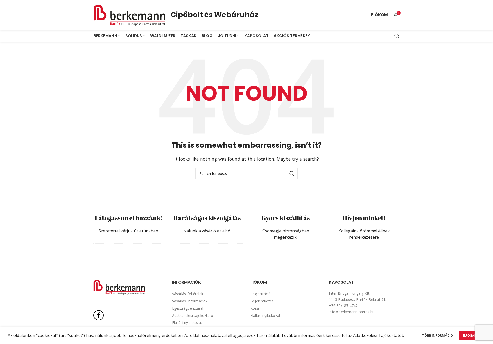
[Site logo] (129, 14)
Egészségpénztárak (188, 308)
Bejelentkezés (262, 301)
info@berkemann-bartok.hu (351, 311)
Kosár (255, 308)
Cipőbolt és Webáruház (214, 15)
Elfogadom (472, 335)
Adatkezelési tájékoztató (192, 315)
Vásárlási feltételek (187, 293)
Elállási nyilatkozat (187, 322)
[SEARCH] (292, 173)
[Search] (397, 36)
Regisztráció (260, 293)
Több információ (437, 335)
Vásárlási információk (189, 301)
